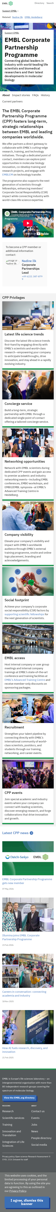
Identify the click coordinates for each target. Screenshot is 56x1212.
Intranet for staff (20, 1160)
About (6, 95)
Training (7, 1124)
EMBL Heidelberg (33, 17)
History (45, 95)
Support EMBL (9, 11)
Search (50, 3)
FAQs (35, 95)
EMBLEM (7, 174)
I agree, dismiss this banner (27, 1202)
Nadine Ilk (17, 17)
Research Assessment (38, 1157)
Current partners (12, 101)
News (34, 1131)
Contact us (38, 1111)
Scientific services (13, 1118)
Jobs (34, 1124)
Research (8, 1111)
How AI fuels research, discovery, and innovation (25, 1050)
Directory (39, 3)
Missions (6, 1106)
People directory (41, 1138)
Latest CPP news (15, 833)
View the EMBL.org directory (19, 1098)
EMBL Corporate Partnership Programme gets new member (27, 881)
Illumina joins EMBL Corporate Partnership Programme (20, 937)
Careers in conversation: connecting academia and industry (24, 994)
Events (35, 1118)
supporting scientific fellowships (24, 614)
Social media (39, 1145)
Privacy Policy (17, 1191)
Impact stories (21, 95)
